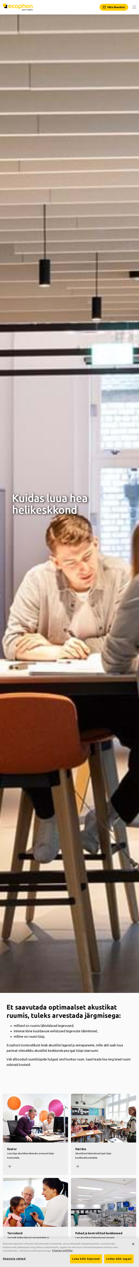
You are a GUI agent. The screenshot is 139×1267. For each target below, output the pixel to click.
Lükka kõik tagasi (119, 1258)
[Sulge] (133, 1244)
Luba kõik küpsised (86, 1258)
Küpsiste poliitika (62, 1250)
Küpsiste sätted (14, 1258)
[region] (69, 1252)
